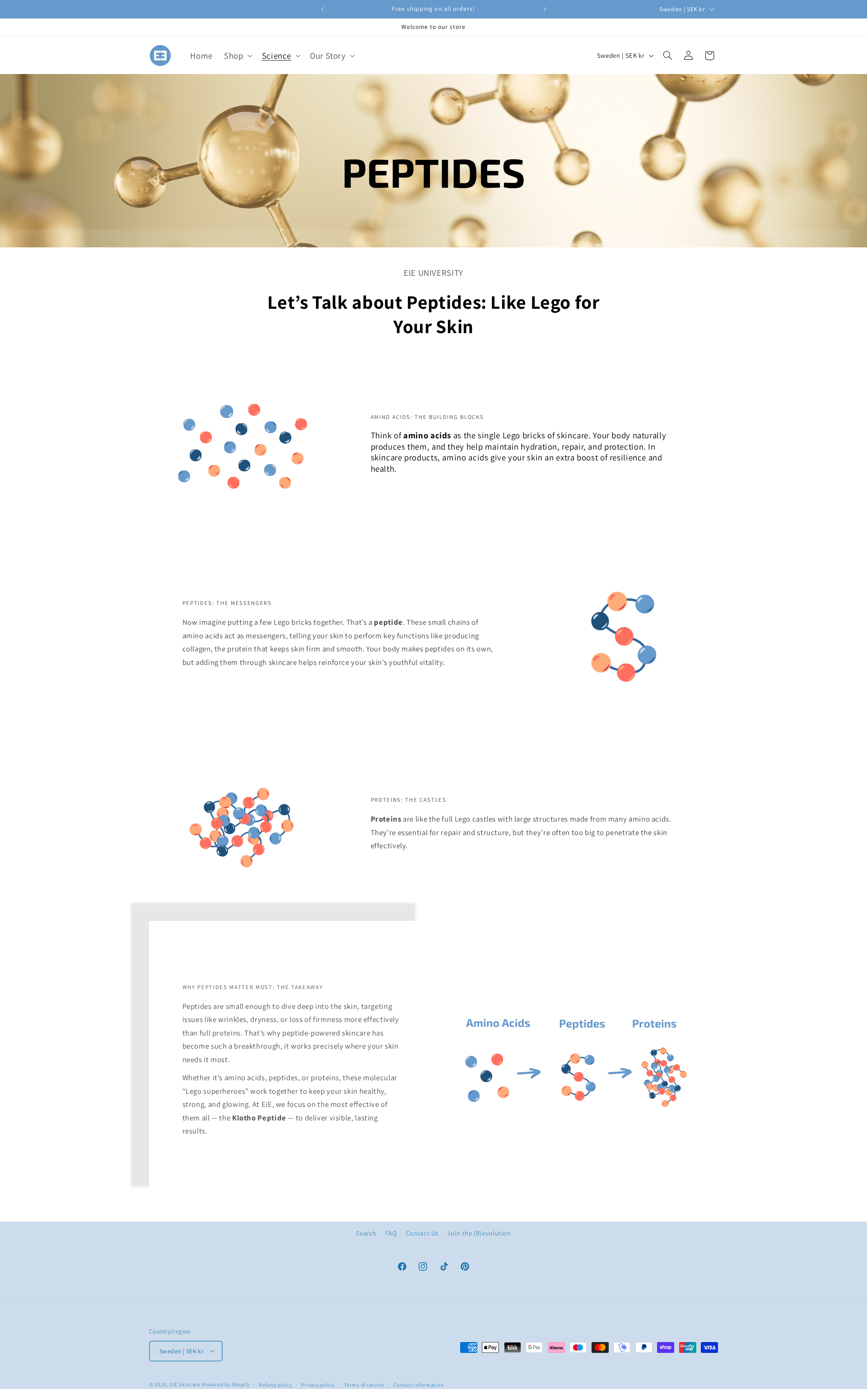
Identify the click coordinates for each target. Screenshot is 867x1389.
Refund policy (275, 1384)
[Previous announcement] (322, 9)
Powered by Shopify (225, 1383)
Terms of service (364, 1384)
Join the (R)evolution (479, 1233)
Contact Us (422, 1233)
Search (366, 1233)
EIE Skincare (185, 1383)
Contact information (418, 1384)
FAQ (391, 1233)
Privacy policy (318, 1384)
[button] (237, 55)
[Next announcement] (545, 9)
